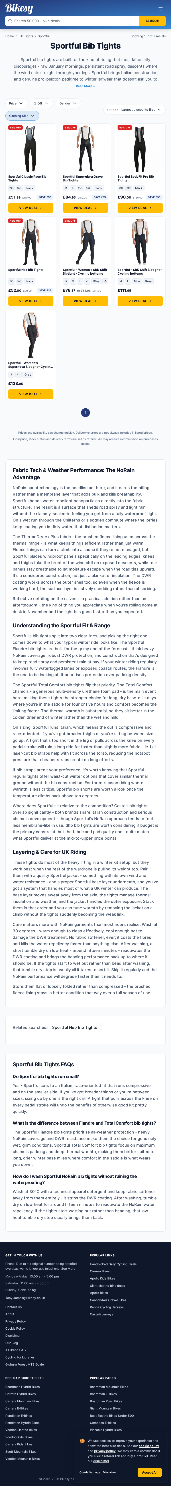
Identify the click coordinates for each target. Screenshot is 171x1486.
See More (68, 1268)
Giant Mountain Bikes (105, 1408)
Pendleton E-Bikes (18, 1415)
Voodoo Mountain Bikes (22, 1458)
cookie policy (149, 1446)
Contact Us (13, 1307)
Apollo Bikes (99, 1293)
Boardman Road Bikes (106, 1401)
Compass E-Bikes (103, 1423)
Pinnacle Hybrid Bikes (106, 1430)
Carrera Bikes (100, 1271)
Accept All (149, 1472)
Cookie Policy (15, 1328)
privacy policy (105, 1451)
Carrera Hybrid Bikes (20, 1394)
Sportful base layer (93, 882)
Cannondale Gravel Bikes (108, 1300)
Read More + (85, 86)
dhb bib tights (78, 825)
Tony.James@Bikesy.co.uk (25, 1298)
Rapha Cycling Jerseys (107, 1307)
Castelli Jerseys (101, 1314)
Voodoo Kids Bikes (19, 1437)
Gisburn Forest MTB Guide (24, 1364)
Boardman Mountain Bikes (109, 1387)
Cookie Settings (89, 1472)
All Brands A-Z (16, 1350)
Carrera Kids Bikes (19, 1444)
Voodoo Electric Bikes (21, 1430)
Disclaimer (110, 1472)
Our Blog (11, 1343)
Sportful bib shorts (74, 789)
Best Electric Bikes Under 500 (112, 1415)
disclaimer (101, 1461)
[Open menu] (160, 9)
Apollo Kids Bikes (102, 1278)
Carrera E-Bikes (16, 1408)
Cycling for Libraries (20, 1357)
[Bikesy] (19, 9)
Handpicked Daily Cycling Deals (113, 1264)
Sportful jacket (64, 875)
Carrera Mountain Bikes (22, 1401)
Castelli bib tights (130, 805)
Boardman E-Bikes (103, 1394)
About (9, 1314)
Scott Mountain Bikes (21, 1451)
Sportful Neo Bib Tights (74, 1027)
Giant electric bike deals (107, 1285)
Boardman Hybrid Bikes (22, 1387)
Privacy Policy (15, 1321)
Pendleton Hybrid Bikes (22, 1423)
